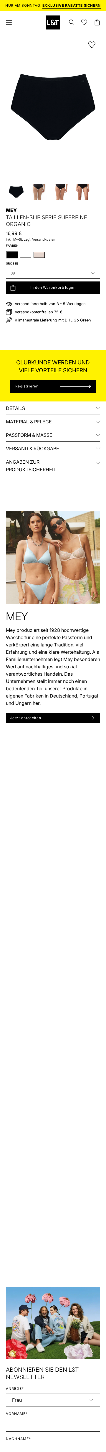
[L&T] (53, 22)
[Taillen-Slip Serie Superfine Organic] (16, 191)
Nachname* (18, 1439)
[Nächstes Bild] (94, 107)
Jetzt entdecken (26, 718)
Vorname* (17, 1413)
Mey (11, 210)
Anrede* (15, 1388)
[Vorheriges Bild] (12, 107)
